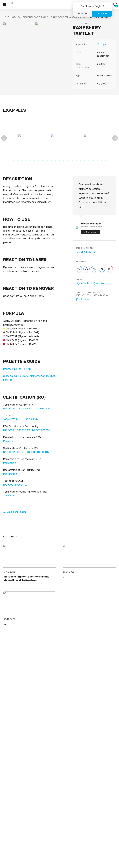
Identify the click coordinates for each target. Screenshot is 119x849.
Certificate (9, 495)
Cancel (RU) (82, 14)
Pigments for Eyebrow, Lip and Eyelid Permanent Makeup (54, 17)
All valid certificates (14, 511)
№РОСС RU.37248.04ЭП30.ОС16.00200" (27, 408)
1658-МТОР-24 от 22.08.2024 (21, 419)
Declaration (10, 473)
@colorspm (82, 299)
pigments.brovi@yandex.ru (91, 283)
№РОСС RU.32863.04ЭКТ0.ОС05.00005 (26, 430)
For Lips (101, 44)
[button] (4, 4)
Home (6, 17)
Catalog (16, 17)
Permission (9, 441)
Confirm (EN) (102, 14)
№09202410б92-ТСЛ (15, 484)
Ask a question (90, 232)
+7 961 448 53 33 (86, 251)
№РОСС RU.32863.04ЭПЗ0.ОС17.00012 (26, 452)
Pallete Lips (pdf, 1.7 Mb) (18, 368)
